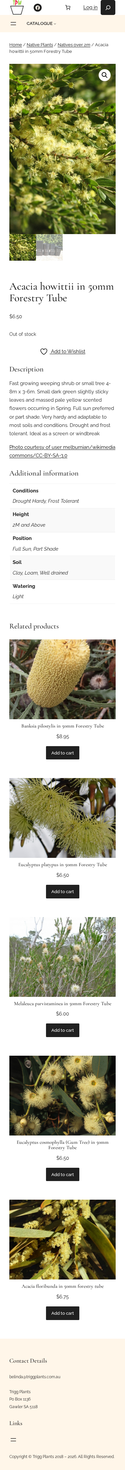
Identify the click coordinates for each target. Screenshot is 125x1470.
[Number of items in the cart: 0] (67, 7)
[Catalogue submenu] (55, 23)
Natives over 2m (74, 44)
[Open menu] (13, 24)
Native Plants (40, 44)
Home (15, 44)
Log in (90, 7)
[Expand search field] (108, 7)
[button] (105, 75)
